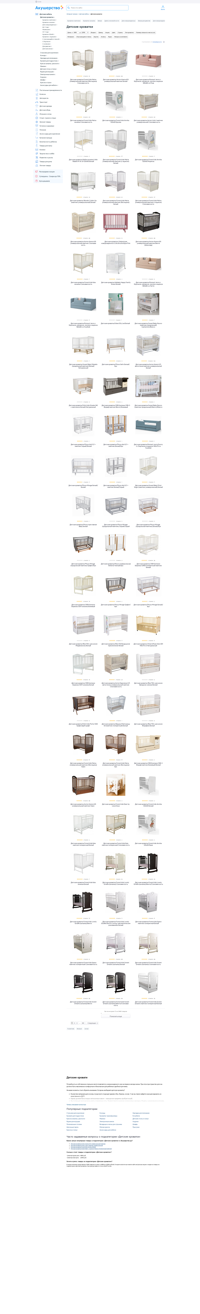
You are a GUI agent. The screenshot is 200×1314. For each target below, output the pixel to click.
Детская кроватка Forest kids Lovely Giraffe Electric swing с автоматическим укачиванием (115, 923)
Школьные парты (72, 1127)
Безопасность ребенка (48, 142)
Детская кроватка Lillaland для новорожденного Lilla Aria (115, 242)
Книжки (42, 150)
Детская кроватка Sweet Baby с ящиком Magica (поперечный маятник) (91, 1148)
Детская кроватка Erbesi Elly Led (115, 323)
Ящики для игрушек (47, 72)
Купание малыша (46, 138)
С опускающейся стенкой (51, 39)
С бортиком (46, 41)
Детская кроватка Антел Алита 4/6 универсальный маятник (116, 80)
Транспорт (43, 102)
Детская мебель (46, 14)
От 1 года (45, 32)
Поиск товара (68, 7)
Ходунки (43, 77)
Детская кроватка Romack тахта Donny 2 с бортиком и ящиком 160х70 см (148, 446)
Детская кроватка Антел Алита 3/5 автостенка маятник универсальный (148, 366)
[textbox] (97, 7)
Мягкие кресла (105, 1127)
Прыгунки (136, 1127)
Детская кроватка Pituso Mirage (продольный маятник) (116, 525)
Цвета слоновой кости (111, 21)
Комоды (43, 55)
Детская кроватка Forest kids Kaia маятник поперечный (83, 844)
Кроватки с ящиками (49, 37)
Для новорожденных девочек (162, 21)
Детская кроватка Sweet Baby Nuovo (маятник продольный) (148, 325)
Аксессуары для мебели (49, 85)
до (79, 32)
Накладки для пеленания (49, 58)
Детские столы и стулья (48, 69)
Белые (100, 21)
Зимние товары (45, 122)
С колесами (46, 44)
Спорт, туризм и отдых (48, 118)
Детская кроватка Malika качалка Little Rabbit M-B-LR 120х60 (83, 160)
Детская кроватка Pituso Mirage (83, 486)
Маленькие (46, 29)
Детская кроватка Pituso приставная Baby (83, 525)
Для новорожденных (49, 25)
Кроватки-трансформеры (108, 1116)
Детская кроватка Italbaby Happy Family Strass (116, 283)
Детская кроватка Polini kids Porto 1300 (83, 725)
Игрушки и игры (45, 114)
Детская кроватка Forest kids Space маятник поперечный (148, 922)
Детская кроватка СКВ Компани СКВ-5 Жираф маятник (116, 406)
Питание (43, 130)
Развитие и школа (46, 157)
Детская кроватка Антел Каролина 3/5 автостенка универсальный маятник (116, 684)
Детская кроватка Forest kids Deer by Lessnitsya (116, 805)
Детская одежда (46, 106)
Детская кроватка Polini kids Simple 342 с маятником (83, 406)
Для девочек (47, 46)
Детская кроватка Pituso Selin (116, 365)
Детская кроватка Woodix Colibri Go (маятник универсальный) (83, 201)
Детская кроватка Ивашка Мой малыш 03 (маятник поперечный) (116, 725)
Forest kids (70, 1029)
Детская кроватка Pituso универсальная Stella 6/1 (116, 564)
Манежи (43, 66)
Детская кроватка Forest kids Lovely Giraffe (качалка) (115, 883)
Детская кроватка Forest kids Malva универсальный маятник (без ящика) (83, 81)
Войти (163, 9)
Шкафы (43, 80)
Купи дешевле (44, 181)
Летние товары (45, 165)
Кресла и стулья (46, 82)
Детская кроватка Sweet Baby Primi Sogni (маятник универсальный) (148, 486)
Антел (86, 1029)
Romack (79, 1029)
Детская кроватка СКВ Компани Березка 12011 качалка (83, 605)
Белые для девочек (144, 21)
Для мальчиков (47, 49)
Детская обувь (45, 110)
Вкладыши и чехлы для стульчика (111, 1124)
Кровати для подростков (49, 61)
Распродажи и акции (47, 172)
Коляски (43, 94)
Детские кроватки (47, 17)
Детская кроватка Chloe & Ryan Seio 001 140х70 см (148, 645)
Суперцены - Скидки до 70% (49, 176)
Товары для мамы (46, 146)
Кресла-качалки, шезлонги (50, 63)
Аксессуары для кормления (50, 134)
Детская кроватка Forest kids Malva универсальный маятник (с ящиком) (115, 161)
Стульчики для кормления (49, 53)
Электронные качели (48, 74)
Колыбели (136, 1116)
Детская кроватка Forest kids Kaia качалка (83, 283)
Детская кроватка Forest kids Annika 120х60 (115, 121)
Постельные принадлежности (51, 90)
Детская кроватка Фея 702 (116, 645)
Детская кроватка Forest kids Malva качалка (83, 121)
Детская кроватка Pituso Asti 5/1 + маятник (83, 445)
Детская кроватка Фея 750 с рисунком (83, 645)
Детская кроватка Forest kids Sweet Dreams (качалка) (116, 963)
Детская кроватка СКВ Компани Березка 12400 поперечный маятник (148, 565)
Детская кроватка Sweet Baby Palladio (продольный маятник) (83, 366)
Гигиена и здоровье (47, 126)
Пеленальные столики (74, 1124)
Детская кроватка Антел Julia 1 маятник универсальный (148, 121)
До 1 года (45, 27)
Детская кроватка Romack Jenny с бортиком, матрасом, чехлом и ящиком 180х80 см (148, 81)
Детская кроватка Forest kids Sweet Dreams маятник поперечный (148, 1002)
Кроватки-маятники (49, 20)
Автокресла (44, 98)
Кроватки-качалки (48, 22)
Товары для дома (46, 161)
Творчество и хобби (47, 154)
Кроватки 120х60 (48, 34)
